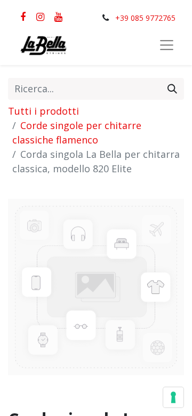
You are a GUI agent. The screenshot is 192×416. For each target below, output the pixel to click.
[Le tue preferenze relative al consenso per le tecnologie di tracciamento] (173, 397)
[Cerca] (172, 89)
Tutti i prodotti (43, 111)
